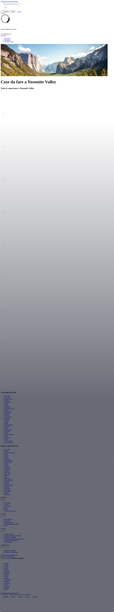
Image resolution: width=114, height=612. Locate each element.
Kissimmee (7, 437)
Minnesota (7, 478)
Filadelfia (7, 418)
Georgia (6, 465)
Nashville (7, 420)
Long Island (7, 491)
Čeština (6, 566)
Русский (6, 586)
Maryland (7, 481)
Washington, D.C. (9, 408)
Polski (6, 585)
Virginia (6, 483)
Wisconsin (7, 489)
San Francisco (8, 399)
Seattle (6, 421)
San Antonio (7, 412)
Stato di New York (9, 452)
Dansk (6, 568)
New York (7, 396)
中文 (5, 589)
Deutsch (6, 570)
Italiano (6, 578)
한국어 (6, 576)
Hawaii (6, 464)
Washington (7, 468)
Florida (6, 451)
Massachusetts (8, 460)
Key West (7, 426)
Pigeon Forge (8, 429)
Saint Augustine (8, 425)
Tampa (6, 428)
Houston (6, 415)
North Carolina (8, 485)
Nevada (6, 456)
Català (6, 565)
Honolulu (7, 413)
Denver (6, 433)
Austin (6, 439)
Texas (6, 454)
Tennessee (7, 459)
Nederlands (7, 579)
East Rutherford (8, 442)
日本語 (6, 581)
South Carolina (8, 480)
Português (7, 583)
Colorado (7, 472)
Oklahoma (7, 494)
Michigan (7, 488)
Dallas (6, 436)
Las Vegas (7, 397)
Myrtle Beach (8, 441)
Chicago (6, 400)
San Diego (7, 407)
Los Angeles (7, 402)
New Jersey (7, 473)
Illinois (6, 457)
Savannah (7, 431)
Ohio (5, 476)
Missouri (6, 475)
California (7, 449)
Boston (6, 410)
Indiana (6, 493)
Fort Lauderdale (8, 434)
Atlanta (6, 423)
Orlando (6, 405)
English (6, 563)
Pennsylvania (8, 462)
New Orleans (8, 416)
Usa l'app (3, 35)
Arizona (6, 470)
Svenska (6, 588)
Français (6, 574)
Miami (6, 404)
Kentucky (7, 486)
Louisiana (7, 467)
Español (6, 573)
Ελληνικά (7, 571)
